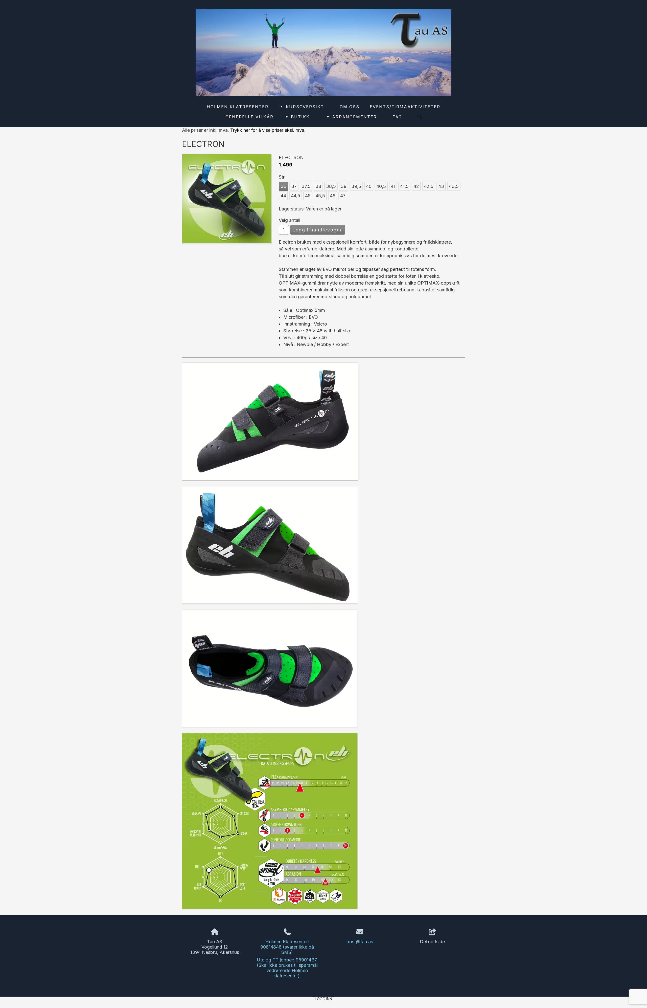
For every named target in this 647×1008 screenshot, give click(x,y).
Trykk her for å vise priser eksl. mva (267, 130)
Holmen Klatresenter (237, 106)
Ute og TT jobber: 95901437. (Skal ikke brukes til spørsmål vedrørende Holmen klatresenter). (287, 967)
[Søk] (419, 116)
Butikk (298, 116)
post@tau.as (359, 941)
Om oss (349, 106)
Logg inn (323, 999)
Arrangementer (352, 116)
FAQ (397, 116)
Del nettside (432, 941)
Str (282, 177)
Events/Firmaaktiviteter (405, 106)
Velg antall (289, 220)
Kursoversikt (302, 106)
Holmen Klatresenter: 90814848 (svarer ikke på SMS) (287, 947)
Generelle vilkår (249, 116)
